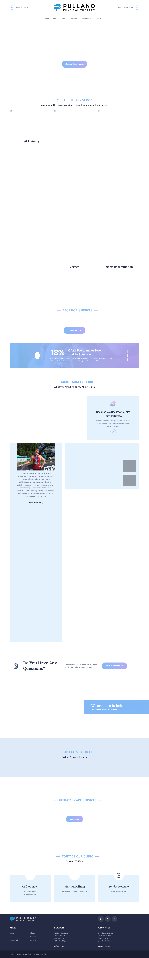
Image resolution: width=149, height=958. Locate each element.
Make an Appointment (74, 64)
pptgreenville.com (104, 946)
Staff (11, 937)
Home (12, 933)
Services (33, 937)
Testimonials (14, 940)
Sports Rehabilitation (119, 267)
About (32, 933)
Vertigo (74, 267)
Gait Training (30, 141)
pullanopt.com (59, 946)
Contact (33, 940)
